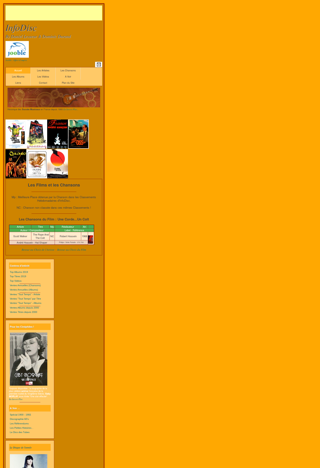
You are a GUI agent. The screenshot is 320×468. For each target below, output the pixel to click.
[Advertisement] (66, 13)
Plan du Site (68, 82)
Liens (18, 82)
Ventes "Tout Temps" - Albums (25, 303)
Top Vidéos (16, 281)
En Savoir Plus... (70, 109)
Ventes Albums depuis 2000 (24, 307)
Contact (43, 82)
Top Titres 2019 (18, 276)
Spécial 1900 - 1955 (20, 415)
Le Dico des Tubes (20, 432)
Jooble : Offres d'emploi (16, 60)
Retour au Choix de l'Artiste (38, 250)
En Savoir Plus (15, 399)
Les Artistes (43, 70)
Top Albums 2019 (19, 272)
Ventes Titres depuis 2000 (23, 312)
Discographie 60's (19, 419)
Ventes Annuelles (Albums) (24, 289)
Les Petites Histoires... (21, 428)
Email (99, 64)
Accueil (18, 70)
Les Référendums (19, 423)
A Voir (68, 76)
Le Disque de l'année (21, 447)
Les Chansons (68, 70)
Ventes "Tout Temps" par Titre (25, 299)
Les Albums (18, 76)
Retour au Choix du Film (71, 250)
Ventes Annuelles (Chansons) (25, 285)
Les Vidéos (43, 76)
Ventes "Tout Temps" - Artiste (25, 294)
